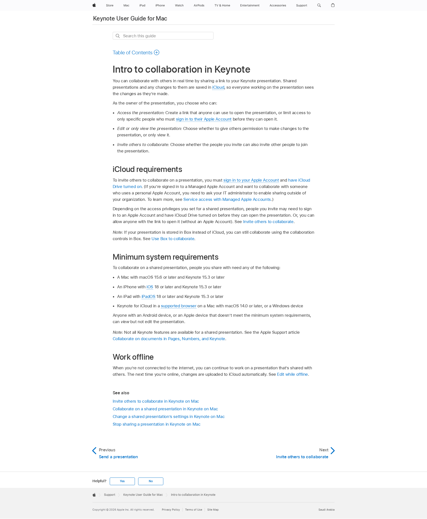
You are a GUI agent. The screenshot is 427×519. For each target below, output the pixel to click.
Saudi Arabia (327, 509)
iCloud (218, 87)
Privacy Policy (171, 509)
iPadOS (148, 296)
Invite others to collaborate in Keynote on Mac (156, 401)
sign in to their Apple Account (204, 119)
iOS (150, 286)
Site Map (213, 509)
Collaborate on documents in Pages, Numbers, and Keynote (169, 338)
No (151, 481)
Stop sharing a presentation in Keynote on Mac (157, 424)
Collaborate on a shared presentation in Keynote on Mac (165, 408)
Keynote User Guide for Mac (130, 18)
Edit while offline (292, 374)
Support (109, 495)
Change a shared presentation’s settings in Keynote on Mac (169, 416)
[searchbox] (163, 36)
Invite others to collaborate (268, 221)
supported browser (178, 305)
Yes (122, 481)
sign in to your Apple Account (251, 180)
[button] (319, 5)
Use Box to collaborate (172, 238)
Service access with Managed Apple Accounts (227, 199)
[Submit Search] (118, 36)
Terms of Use (193, 509)
